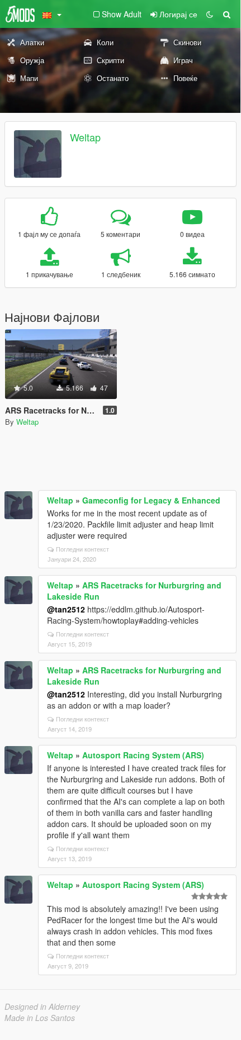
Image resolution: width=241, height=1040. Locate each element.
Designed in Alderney (42, 1006)
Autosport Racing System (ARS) (143, 755)
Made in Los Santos (39, 1017)
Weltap (85, 137)
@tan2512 (66, 609)
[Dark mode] (210, 14)
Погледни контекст (82, 548)
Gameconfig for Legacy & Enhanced (151, 500)
